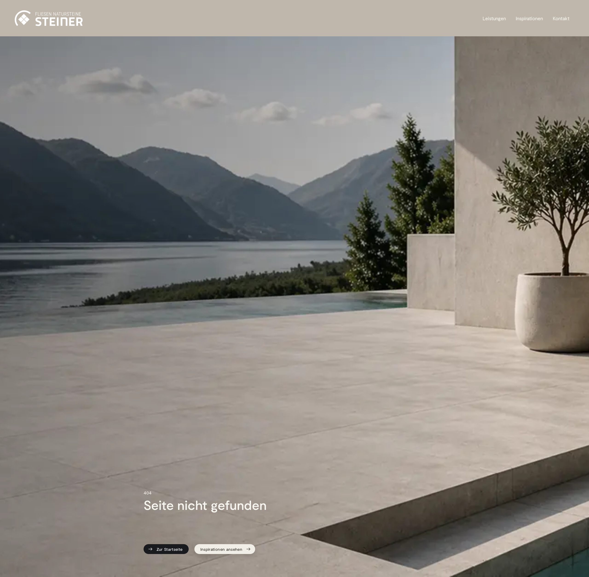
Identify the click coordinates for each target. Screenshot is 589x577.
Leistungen (494, 18)
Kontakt (561, 18)
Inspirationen (529, 18)
